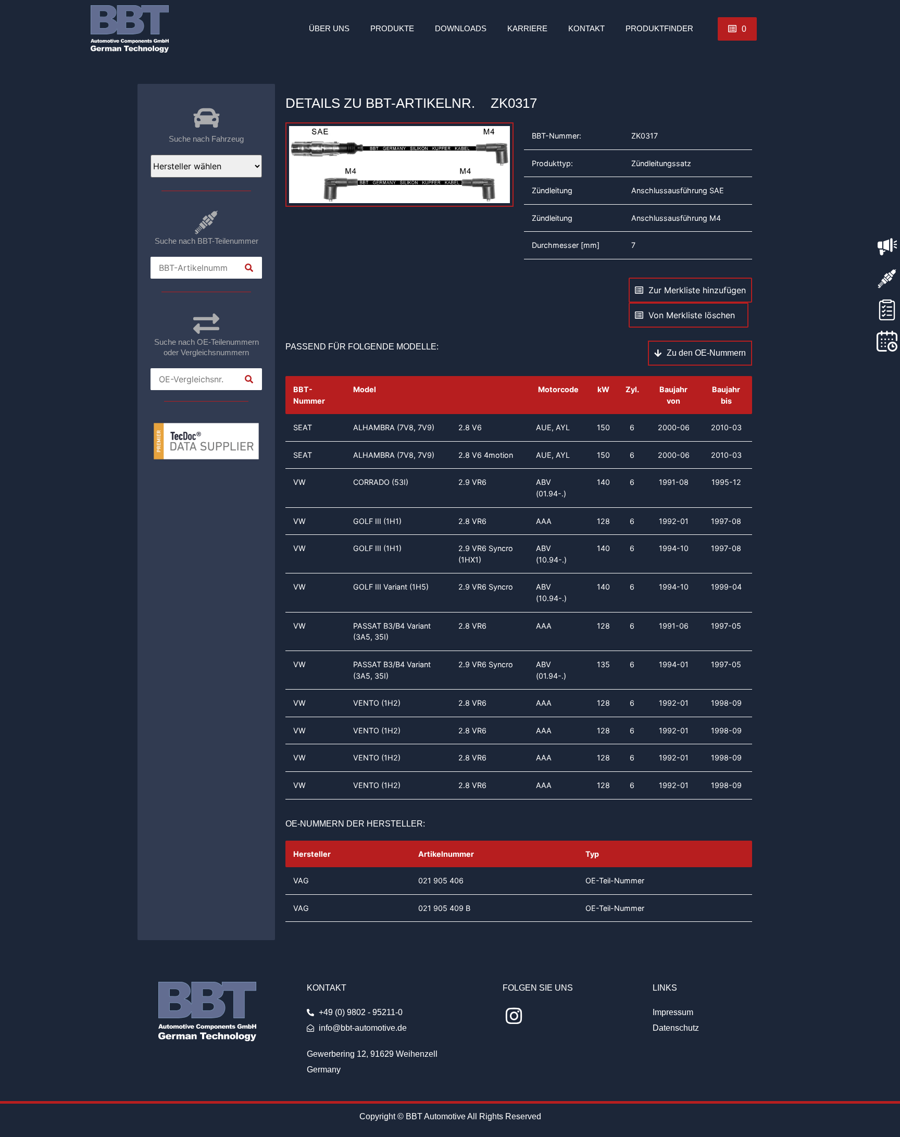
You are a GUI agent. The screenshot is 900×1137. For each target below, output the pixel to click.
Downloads (460, 28)
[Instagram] (514, 1016)
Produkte (392, 28)
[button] (737, 29)
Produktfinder (659, 28)
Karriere (527, 28)
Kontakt (586, 28)
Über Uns (329, 28)
